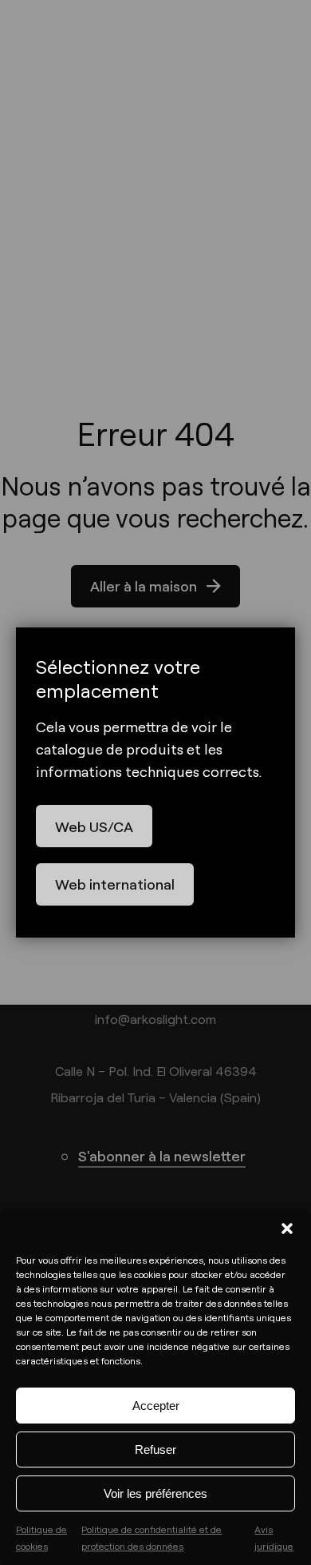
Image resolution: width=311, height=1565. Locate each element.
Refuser (155, 1449)
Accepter (155, 1405)
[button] (287, 1228)
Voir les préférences (155, 1493)
